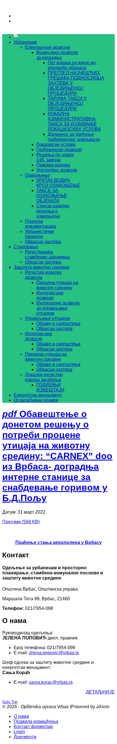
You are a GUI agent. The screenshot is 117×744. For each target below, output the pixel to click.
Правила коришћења (36, 721)
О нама (21, 716)
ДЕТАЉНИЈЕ (100, 691)
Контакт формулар (33, 726)
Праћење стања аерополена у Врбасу (58, 542)
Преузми (21, 521)
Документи (25, 736)
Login (19, 731)
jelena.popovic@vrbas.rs (54, 652)
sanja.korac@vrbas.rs (51, 682)
